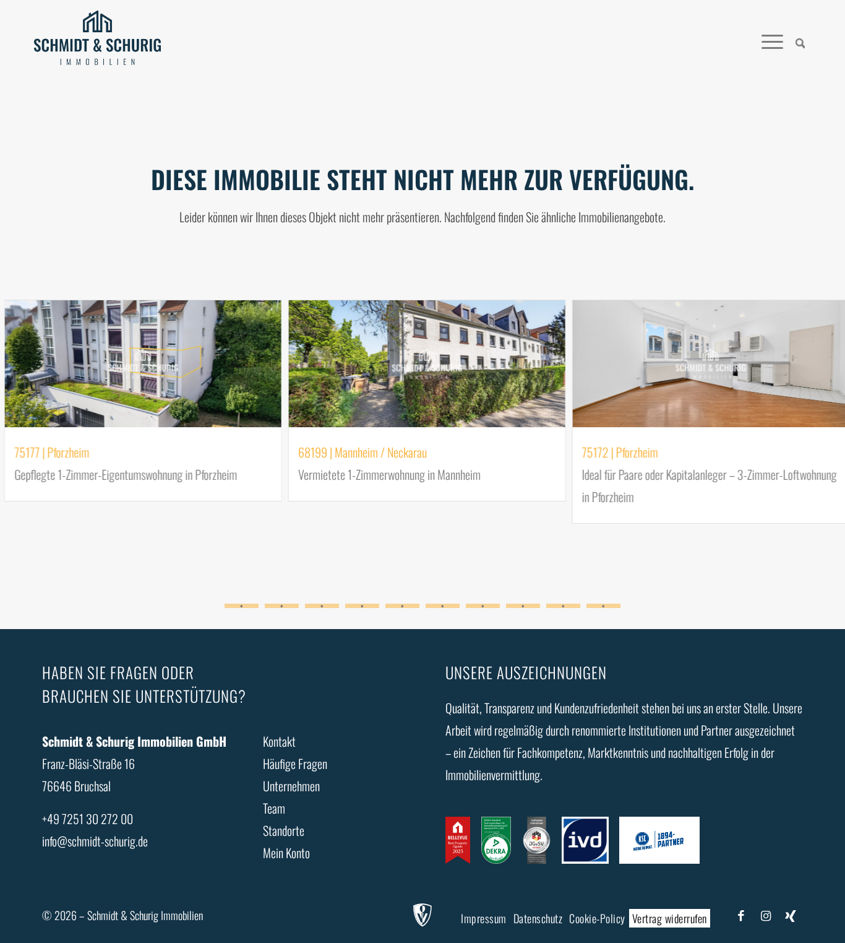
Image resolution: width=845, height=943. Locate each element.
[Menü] (772, 40)
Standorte (283, 830)
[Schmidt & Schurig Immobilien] (97, 40)
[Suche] (800, 40)
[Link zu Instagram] (766, 914)
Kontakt (279, 741)
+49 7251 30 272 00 (87, 818)
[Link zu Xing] (790, 914)
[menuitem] (800, 40)
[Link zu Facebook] (741, 914)
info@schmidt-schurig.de (95, 841)
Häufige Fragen (295, 763)
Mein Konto (286, 852)
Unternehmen (291, 785)
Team (274, 808)
